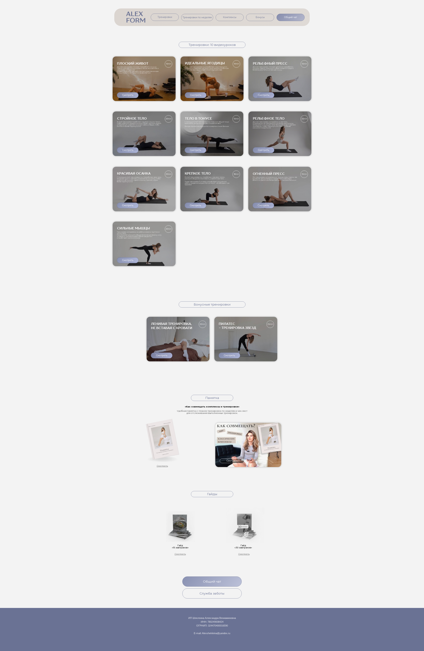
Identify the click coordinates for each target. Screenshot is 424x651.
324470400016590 (218, 625)
